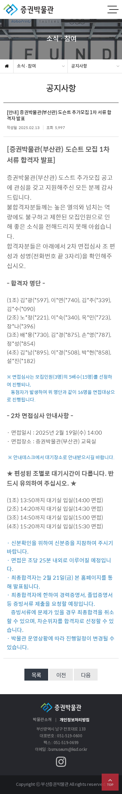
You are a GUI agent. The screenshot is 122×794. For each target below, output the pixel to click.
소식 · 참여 (26, 66)
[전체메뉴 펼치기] (112, 9)
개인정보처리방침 (74, 720)
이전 (61, 675)
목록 (36, 675)
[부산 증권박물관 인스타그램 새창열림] (61, 761)
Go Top (110, 782)
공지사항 (79, 66)
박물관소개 (42, 720)
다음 (85, 675)
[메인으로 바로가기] (27, 9)
